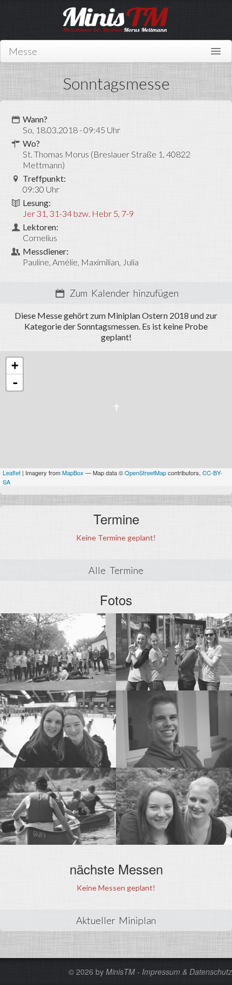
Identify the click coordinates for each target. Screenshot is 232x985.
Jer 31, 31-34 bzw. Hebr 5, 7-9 (78, 213)
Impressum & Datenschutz (187, 971)
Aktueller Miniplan (116, 920)
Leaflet (12, 472)
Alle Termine (116, 570)
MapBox (73, 472)
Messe (23, 51)
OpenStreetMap (145, 472)
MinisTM (120, 971)
